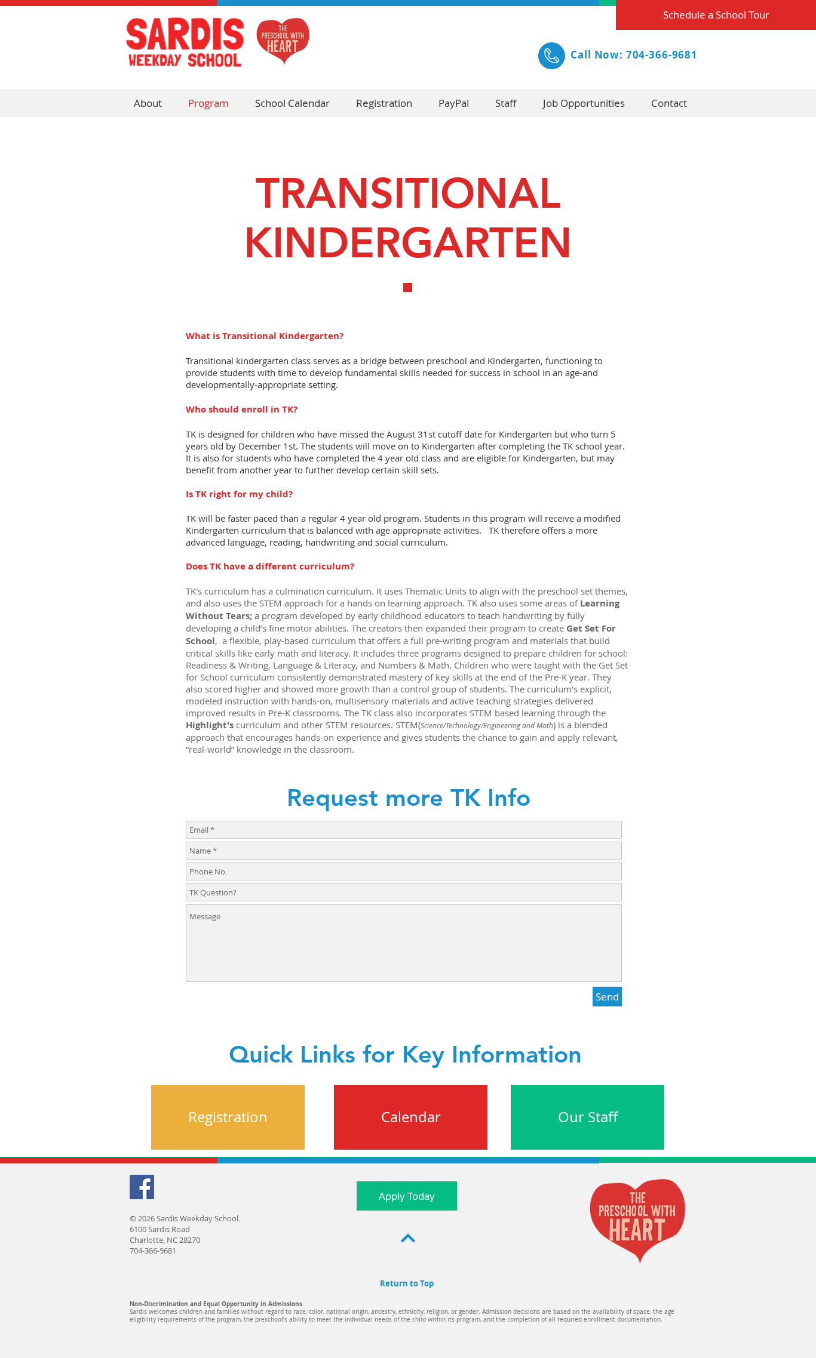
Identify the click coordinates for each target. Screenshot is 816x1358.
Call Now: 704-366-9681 (634, 54)
